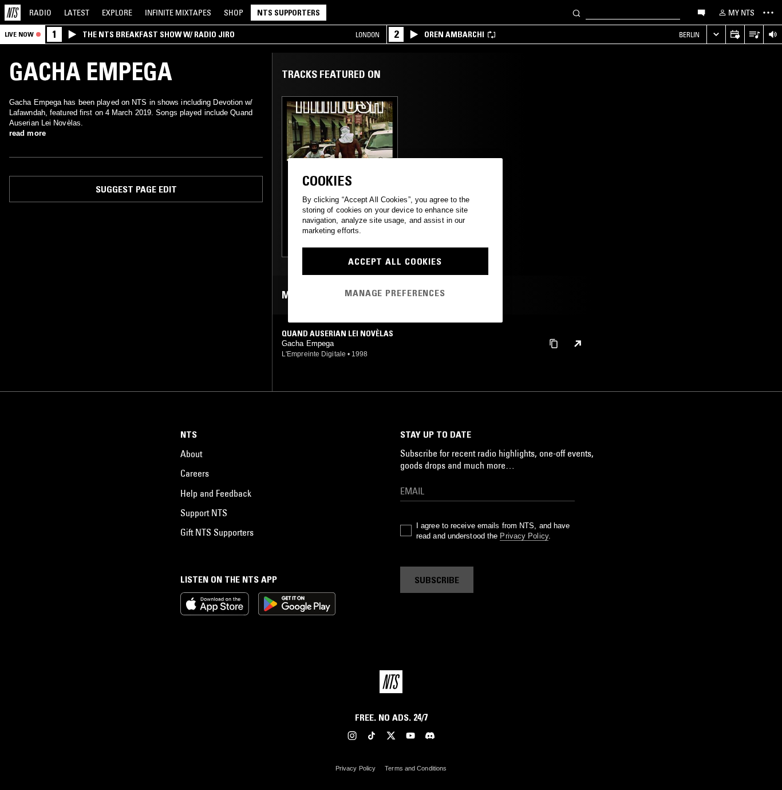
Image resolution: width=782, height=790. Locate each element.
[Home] (13, 13)
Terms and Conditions (416, 768)
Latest (76, 12)
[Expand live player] (715, 34)
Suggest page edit (136, 189)
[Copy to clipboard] (553, 343)
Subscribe (436, 579)
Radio (40, 12)
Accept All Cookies (395, 261)
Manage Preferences (395, 292)
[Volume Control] (772, 34)
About (191, 453)
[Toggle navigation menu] (768, 13)
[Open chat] (701, 12)
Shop (233, 12)
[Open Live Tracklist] (753, 34)
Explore (117, 12)
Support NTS (203, 512)
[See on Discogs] (578, 344)
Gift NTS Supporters (217, 532)
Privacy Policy (524, 536)
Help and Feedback (215, 493)
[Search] (576, 12)
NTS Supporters (288, 12)
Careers (194, 473)
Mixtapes (178, 12)
